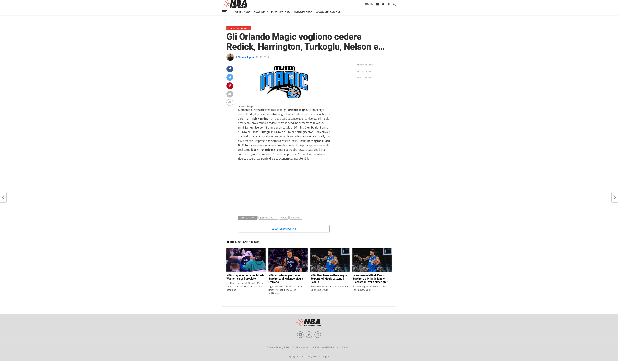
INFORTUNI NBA (280, 12)
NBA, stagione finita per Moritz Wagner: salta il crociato (245, 276)
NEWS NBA (260, 12)
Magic (284, 217)
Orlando (295, 217)
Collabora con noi (300, 347)
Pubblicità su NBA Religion (326, 347)
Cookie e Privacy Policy (278, 347)
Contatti (346, 347)
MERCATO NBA (302, 12)
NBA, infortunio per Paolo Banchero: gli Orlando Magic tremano (285, 278)
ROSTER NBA (241, 12)
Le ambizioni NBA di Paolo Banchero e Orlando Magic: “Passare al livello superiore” (370, 278)
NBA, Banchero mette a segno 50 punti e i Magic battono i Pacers (328, 278)
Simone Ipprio (246, 57)
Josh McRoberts (268, 217)
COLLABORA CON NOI (327, 12)
